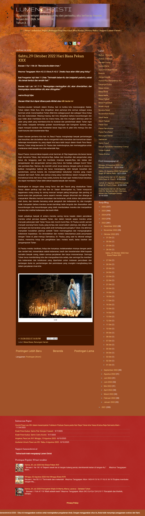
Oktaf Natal (103, 117)
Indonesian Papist (39, 30)
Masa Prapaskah (105, 103)
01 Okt (109, 365)
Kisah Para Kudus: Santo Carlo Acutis (30, 435)
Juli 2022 (108, 378)
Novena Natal (104, 110)
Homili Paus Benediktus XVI (110, 81)
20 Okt (109, 288)
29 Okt (109, 246)
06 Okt (109, 345)
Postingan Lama (84, 351)
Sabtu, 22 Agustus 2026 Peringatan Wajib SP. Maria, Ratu (113, 172)
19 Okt (109, 292)
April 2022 (108, 390)
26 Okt (109, 264)
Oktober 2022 (110, 234)
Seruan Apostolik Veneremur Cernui (114, 147)
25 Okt (109, 268)
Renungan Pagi (55, 30)
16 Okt (109, 305)
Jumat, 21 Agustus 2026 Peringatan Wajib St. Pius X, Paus (113, 184)
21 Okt (109, 284)
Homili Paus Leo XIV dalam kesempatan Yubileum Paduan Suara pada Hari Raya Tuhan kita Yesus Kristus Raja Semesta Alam (67, 425)
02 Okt (109, 361)
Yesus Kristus (104, 154)
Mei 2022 (108, 386)
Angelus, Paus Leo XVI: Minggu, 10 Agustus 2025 (35, 438)
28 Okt (109, 250)
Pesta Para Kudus (106, 128)
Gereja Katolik (104, 77)
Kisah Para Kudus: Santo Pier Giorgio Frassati (34, 431)
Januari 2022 (109, 402)
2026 (104, 207)
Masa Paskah (104, 99)
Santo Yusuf (104, 143)
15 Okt (109, 308)
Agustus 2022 (110, 374)
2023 (104, 219)
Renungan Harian (41, 342)
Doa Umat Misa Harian (73, 30)
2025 (104, 211)
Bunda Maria (104, 66)
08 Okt (109, 337)
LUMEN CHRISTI (43, 9)
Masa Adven (104, 88)
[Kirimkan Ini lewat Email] (48, 338)
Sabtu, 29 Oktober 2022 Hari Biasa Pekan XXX (117, 254)
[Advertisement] (59, 328)
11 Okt (109, 325)
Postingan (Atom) (33, 357)
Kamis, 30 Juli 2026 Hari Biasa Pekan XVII (42, 465)
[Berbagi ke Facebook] (54, 338)
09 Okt (109, 333)
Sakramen (103, 139)
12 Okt (109, 321)
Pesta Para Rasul (106, 132)
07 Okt (109, 341)
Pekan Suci (103, 125)
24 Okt (109, 272)
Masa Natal (103, 95)
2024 (104, 215)
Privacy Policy (91, 30)
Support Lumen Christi (110, 30)
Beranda (58, 351)
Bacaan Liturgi (105, 62)
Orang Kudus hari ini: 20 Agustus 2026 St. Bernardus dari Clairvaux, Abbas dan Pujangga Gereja (113, 191)
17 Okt (109, 300)
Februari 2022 (110, 398)
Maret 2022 (109, 394)
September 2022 (111, 370)
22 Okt (109, 280)
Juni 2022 (108, 382)
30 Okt (109, 241)
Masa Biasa (28, 342)
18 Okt (109, 296)
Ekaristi (102, 73)
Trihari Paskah (104, 150)
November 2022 (111, 230)
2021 (104, 407)
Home (27, 30)
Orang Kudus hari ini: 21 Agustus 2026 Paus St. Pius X (112, 178)
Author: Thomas (105, 55)
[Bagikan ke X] (52, 338)
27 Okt (109, 260)
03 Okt (109, 357)
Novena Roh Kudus (106, 114)
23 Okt (109, 276)
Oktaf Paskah (104, 121)
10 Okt (109, 329)
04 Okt (109, 353)
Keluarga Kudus (105, 84)
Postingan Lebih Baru (29, 351)
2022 (104, 223)
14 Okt (109, 313)
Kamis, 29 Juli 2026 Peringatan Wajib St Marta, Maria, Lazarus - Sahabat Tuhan (57, 489)
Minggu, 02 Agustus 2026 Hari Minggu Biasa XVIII (45, 477)
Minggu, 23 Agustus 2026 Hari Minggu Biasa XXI (111, 166)
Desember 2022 (110, 226)
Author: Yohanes (105, 59)
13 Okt (109, 317)
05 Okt (109, 349)
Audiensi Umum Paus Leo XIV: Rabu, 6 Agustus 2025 (37, 442)
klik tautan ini (67, 101)
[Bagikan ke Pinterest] (56, 338)
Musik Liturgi (104, 106)
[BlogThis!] (50, 338)
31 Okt (109, 238)
